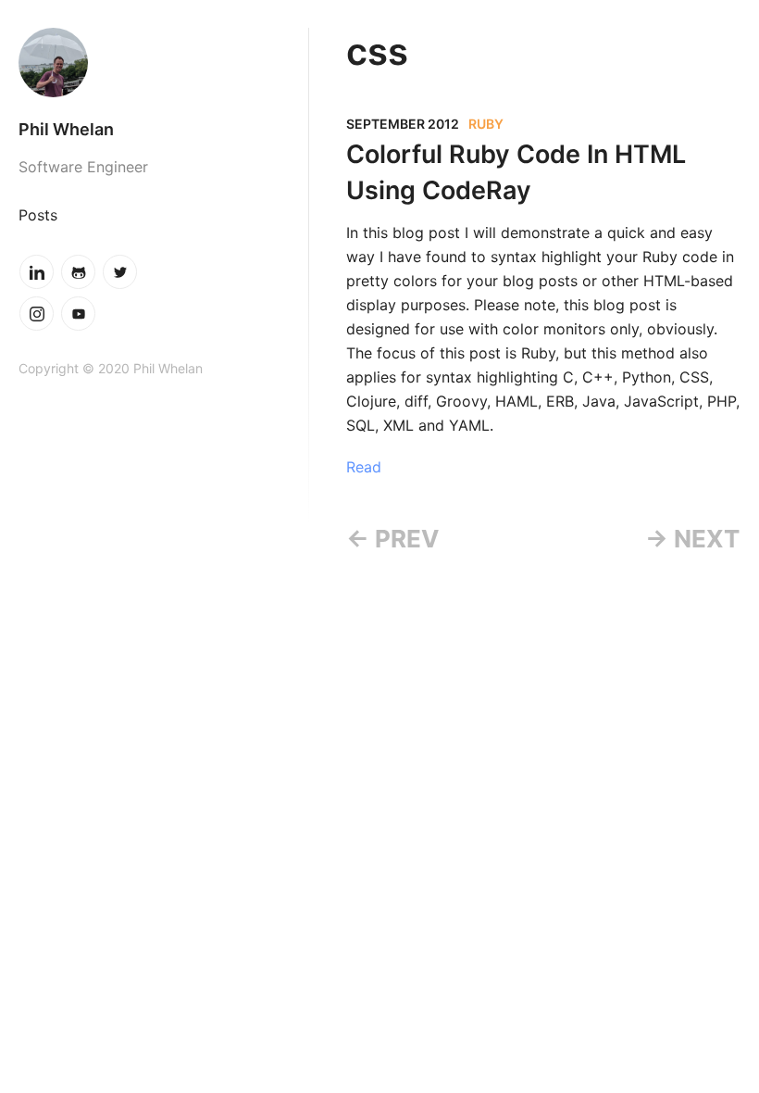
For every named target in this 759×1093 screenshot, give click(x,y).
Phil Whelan (66, 129)
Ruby (486, 124)
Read (363, 467)
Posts (38, 215)
